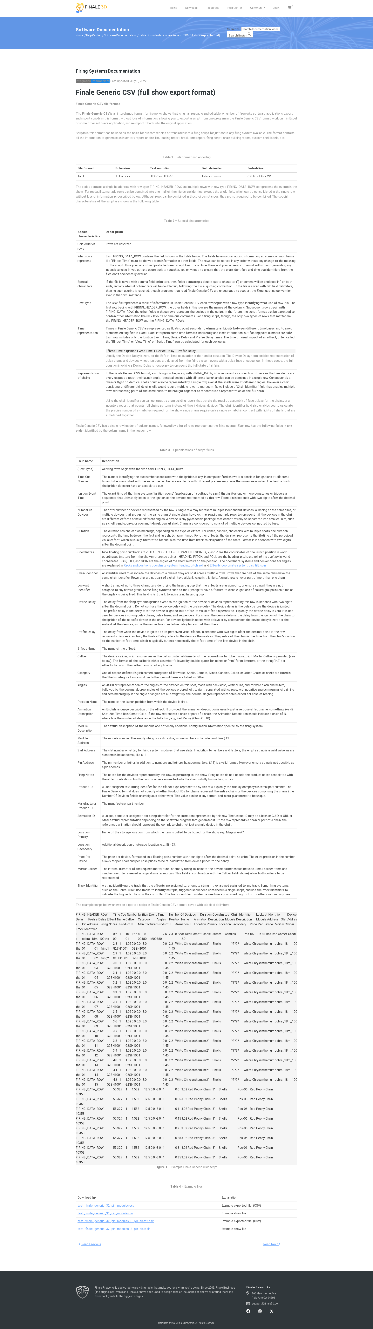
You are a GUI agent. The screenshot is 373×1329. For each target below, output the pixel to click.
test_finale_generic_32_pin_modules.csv (106, 1205)
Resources (212, 7)
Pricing (173, 7)
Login (276, 7)
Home (79, 35)
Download (191, 7)
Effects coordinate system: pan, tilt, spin (238, 565)
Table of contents (150, 35)
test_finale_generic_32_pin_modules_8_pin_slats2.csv (116, 1221)
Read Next (271, 1244)
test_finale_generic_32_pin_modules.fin (105, 1213)
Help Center (234, 7)
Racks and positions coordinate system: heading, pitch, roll (163, 565)
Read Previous (91, 1244)
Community (257, 7)
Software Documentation (120, 35)
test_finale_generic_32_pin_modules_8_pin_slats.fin (114, 1229)
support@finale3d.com (266, 1303)
